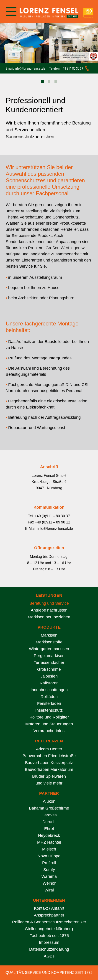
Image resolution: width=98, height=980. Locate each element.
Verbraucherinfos (49, 731)
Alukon (49, 801)
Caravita (49, 815)
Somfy (49, 869)
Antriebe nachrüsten (49, 610)
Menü (10, 11)
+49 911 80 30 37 (72, 68)
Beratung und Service (49, 603)
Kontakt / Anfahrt (49, 908)
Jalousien (49, 676)
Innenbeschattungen (49, 690)
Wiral (49, 890)
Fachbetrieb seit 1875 (49, 935)
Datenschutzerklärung (49, 949)
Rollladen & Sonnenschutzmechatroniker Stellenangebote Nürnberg (49, 925)
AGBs (49, 956)
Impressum (49, 942)
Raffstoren (49, 683)
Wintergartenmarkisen (49, 649)
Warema (49, 876)
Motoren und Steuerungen (49, 724)
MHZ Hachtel (49, 842)
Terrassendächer (49, 662)
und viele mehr (49, 783)
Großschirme (49, 669)
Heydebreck (49, 835)
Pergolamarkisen (49, 655)
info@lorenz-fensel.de (30, 68)
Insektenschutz (49, 710)
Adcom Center (49, 749)
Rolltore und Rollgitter (49, 717)
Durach (49, 822)
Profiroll (49, 863)
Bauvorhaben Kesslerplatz (49, 762)
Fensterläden (49, 703)
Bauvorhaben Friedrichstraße (49, 756)
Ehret (49, 828)
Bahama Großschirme (49, 808)
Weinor (49, 883)
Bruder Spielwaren (49, 776)
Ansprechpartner (49, 915)
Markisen (49, 635)
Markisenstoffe (49, 642)
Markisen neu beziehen (49, 617)
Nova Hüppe (49, 856)
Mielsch (49, 849)
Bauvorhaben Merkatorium (49, 769)
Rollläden (49, 696)
